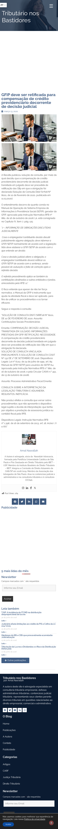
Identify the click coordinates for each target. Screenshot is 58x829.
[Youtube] (15, 710)
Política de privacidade (34, 819)
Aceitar (8, 824)
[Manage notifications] (51, 823)
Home (6, 723)
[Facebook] (31, 488)
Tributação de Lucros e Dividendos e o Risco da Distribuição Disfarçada (28, 648)
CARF (6, 770)
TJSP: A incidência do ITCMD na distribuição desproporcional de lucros (21, 613)
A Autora (7, 736)
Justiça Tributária (12, 777)
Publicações (9, 730)
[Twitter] (35, 488)
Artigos (6, 764)
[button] (15, 501)
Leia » (3, 621)
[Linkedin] (27, 488)
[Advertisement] (29, 61)
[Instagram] (23, 488)
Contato (7, 743)
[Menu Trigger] (51, 6)
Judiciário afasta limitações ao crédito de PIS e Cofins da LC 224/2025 (28, 625)
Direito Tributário (11, 783)
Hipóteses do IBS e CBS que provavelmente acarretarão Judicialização (27, 636)
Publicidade (9, 749)
